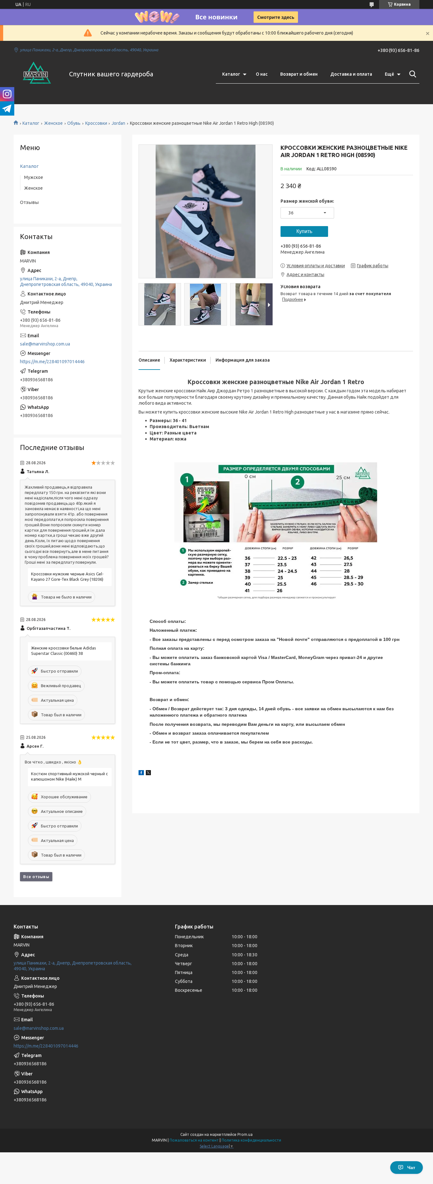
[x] (148, 773)
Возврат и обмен (299, 74)
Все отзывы (36, 876)
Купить (304, 231)
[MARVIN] (37, 74)
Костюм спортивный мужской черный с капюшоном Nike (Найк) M (69, 776)
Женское (53, 123)
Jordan (118, 123)
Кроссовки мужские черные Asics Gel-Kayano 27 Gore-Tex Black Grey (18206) (67, 576)
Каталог (231, 74)
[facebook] (141, 773)
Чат (411, 1167)
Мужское (33, 177)
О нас (262, 74)
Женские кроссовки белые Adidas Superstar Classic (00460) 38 (63, 650)
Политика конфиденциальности (251, 1140)
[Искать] (411, 74)
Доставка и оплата (351, 74)
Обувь (74, 123)
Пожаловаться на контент (194, 1140)
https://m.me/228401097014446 (52, 361)
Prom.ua (245, 1134)
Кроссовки (96, 123)
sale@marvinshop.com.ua (45, 343)
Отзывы (29, 202)
